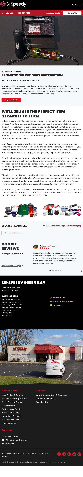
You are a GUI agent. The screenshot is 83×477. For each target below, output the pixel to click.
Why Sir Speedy (43, 395)
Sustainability (42, 402)
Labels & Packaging (10, 412)
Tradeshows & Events (11, 409)
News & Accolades (59, 395)
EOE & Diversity (44, 453)
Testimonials (49, 398)
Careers (39, 398)
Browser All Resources (13, 233)
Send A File (72, 13)
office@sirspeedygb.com (63, 301)
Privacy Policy (6, 453)
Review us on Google (11, 265)
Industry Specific (9, 423)
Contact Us (7, 430)
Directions (57, 305)
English (75, 5)
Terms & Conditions (20, 453)
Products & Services (11, 391)
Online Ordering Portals (12, 402)
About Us (40, 391)
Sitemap (4, 456)
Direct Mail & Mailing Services (15, 398)
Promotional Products (11, 416)
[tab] (50, 270)
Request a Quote (53, 13)
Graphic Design (8, 405)
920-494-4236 (24, 13)
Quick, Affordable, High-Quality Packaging (63, 226)
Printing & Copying (15, 395)
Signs (4, 395)
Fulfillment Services (12, 72)
